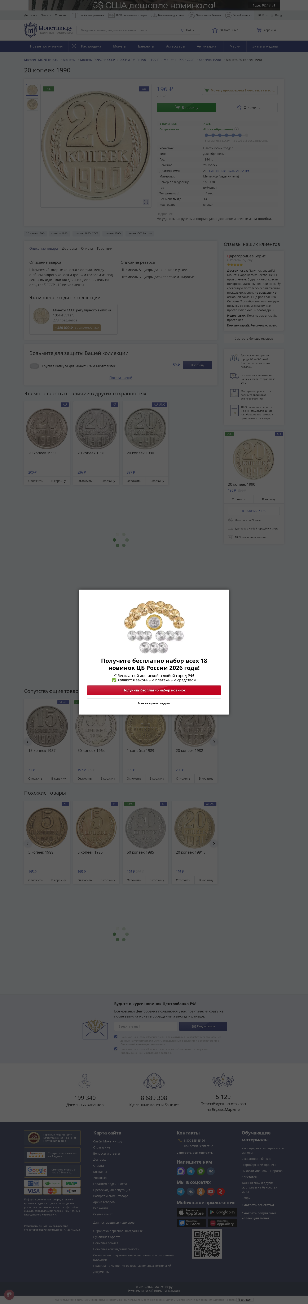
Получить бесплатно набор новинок (154, 690)
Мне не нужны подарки (154, 703)
